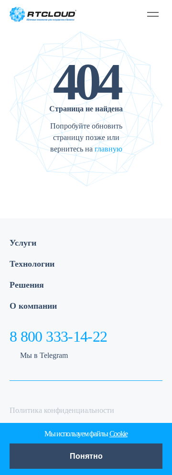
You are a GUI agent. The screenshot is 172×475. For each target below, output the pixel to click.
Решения (27, 285)
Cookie (118, 434)
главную (108, 149)
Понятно (86, 456)
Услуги (23, 243)
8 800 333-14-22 (58, 336)
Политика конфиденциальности (62, 410)
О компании (33, 306)
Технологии (32, 264)
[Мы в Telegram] (109, 14)
